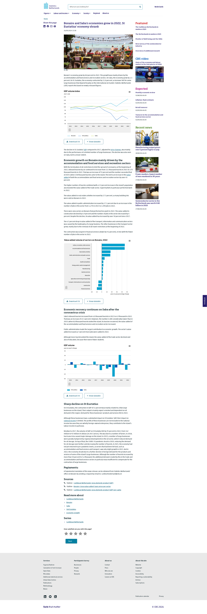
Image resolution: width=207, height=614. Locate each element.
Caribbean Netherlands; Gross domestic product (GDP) (93, 483)
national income (70, 421)
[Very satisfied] (85, 533)
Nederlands (159, 7)
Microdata (46, 574)
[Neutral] (75, 533)
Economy (75, 13)
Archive (138, 580)
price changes (116, 150)
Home (46, 19)
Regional (96, 13)
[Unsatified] (71, 533)
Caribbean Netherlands (74, 499)
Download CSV (74, 142)
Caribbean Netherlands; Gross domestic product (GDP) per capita (97, 490)
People (76, 568)
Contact (107, 565)
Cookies (138, 571)
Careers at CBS (109, 577)
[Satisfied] (80, 533)
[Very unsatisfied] (66, 533)
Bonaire (69, 502)
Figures (46, 13)
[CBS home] (54, 5)
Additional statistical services (53, 577)
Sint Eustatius (71, 509)
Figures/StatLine (48, 565)
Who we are (109, 571)
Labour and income (61, 13)
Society (86, 13)
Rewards (77, 574)
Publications (47, 583)
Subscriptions (140, 583)
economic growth (73, 513)
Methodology (47, 586)
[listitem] (44, 26)
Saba (68, 506)
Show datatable (95, 142)
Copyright (139, 568)
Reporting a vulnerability (144, 577)
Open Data (46, 571)
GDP (85, 150)
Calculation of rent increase (52, 568)
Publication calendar (142, 596)
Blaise (45, 589)
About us (106, 13)
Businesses (77, 565)
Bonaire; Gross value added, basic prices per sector (92, 486)
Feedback (205, 301)
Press (106, 568)
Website (138, 565)
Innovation (108, 574)
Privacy (76, 571)
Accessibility (140, 574)
